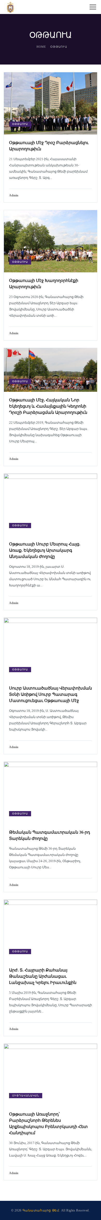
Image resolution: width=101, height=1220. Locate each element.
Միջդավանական (25, 1095)
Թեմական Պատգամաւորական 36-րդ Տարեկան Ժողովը (49, 835)
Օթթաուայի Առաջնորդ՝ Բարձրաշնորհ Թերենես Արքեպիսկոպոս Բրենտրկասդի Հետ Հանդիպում (48, 1123)
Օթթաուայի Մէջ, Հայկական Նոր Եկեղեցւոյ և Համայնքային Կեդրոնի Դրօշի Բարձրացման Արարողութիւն (48, 406)
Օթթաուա (20, 124)
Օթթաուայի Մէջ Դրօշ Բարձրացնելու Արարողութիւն (49, 145)
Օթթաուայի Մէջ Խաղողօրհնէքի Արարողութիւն (43, 283)
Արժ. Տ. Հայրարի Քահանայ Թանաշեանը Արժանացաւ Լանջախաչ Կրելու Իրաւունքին (42, 976)
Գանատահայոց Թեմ (41, 1210)
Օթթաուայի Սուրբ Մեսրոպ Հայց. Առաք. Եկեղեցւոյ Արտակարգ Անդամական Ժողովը (44, 550)
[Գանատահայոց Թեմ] (10, 7)
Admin (13, 195)
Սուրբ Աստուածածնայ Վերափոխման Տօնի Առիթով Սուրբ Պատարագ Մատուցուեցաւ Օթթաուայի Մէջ (50, 694)
